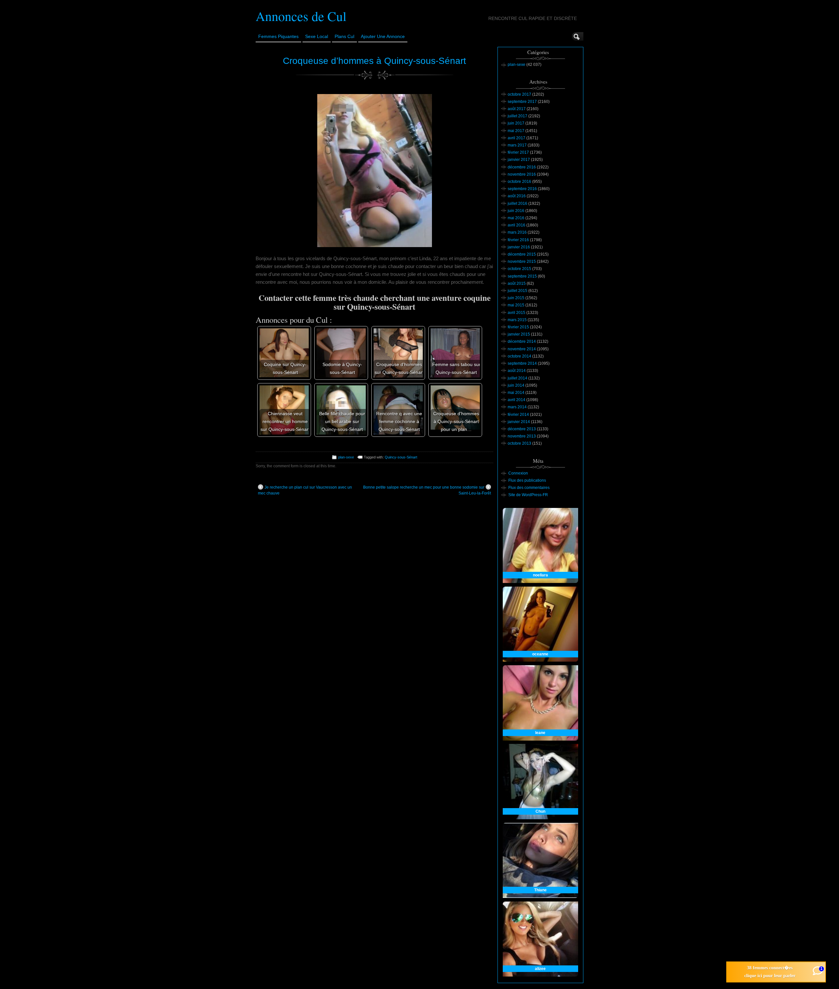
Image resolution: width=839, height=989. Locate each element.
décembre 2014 (522, 341)
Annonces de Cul (301, 16)
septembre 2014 (522, 363)
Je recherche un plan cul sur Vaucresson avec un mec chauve (305, 490)
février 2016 (518, 240)
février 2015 (518, 327)
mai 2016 (516, 218)
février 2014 (518, 414)
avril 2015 (516, 312)
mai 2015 (516, 305)
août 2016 (517, 196)
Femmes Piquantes (278, 36)
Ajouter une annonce (383, 36)
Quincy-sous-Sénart (401, 457)
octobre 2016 (519, 181)
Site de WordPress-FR (528, 495)
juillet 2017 (517, 116)
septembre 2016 (522, 188)
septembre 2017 (522, 101)
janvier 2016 (519, 247)
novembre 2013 (522, 436)
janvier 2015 (519, 334)
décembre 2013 (522, 429)
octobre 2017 (519, 94)
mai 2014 (516, 392)
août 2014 (517, 370)
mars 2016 (517, 232)
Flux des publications (527, 480)
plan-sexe (346, 457)
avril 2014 (516, 400)
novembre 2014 (522, 349)
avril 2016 (516, 225)
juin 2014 (516, 385)
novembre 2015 (522, 261)
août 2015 (517, 283)
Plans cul (344, 36)
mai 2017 (516, 130)
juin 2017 (516, 123)
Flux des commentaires (529, 487)
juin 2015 (516, 298)
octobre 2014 (519, 356)
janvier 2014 (519, 421)
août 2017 (517, 109)
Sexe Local (316, 36)
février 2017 (518, 152)
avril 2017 (516, 138)
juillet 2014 (517, 378)
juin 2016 (516, 210)
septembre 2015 (522, 276)
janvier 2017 (519, 159)
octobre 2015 (519, 268)
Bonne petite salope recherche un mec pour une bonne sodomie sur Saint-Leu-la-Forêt (427, 490)
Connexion (518, 473)
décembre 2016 (522, 167)
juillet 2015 (517, 290)
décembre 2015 (522, 254)
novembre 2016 (522, 174)
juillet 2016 (517, 203)
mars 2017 (517, 145)
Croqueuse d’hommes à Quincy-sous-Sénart (374, 61)
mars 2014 (517, 407)
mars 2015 (517, 320)
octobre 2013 (519, 443)
